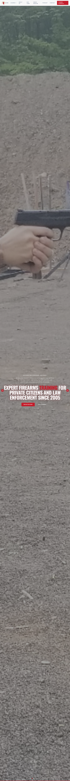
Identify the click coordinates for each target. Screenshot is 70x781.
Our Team (28, 3)
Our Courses (42, 404)
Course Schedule (61, 3)
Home (6, 2)
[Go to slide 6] (37, 778)
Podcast (45, 2)
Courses (13, 2)
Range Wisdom (35, 3)
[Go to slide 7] (39, 778)
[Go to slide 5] (36, 778)
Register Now (28, 404)
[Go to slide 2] (32, 778)
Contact (52, 2)
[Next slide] (67, 390)
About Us (20, 3)
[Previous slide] (2, 390)
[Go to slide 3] (33, 778)
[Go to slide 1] (30, 778)
